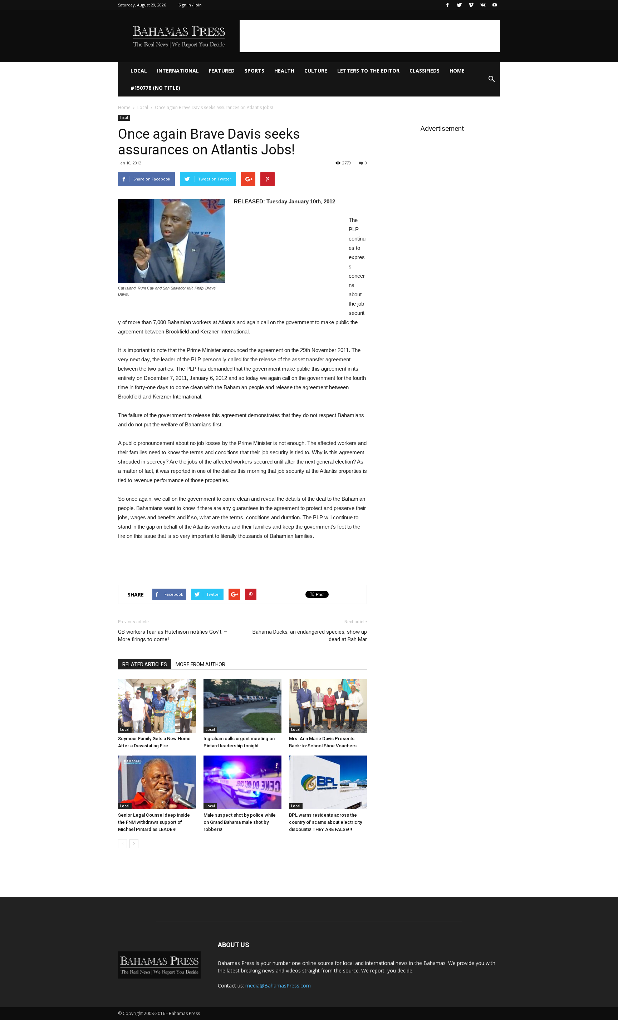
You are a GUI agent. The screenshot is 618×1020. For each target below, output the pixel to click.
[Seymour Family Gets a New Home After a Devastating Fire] (157, 706)
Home (457, 70)
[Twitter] (459, 5)
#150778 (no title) (155, 87)
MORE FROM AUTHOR (200, 664)
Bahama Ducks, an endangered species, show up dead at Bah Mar (309, 636)
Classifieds (424, 70)
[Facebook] (447, 5)
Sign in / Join (190, 5)
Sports (254, 70)
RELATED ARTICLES (144, 664)
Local (139, 70)
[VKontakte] (482, 5)
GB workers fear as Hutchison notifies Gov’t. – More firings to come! (172, 636)
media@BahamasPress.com (278, 985)
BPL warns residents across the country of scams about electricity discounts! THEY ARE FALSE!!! (325, 822)
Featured (222, 70)
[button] (491, 79)
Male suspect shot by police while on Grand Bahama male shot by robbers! (239, 822)
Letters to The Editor (368, 70)
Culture (315, 70)
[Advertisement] (370, 36)
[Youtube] (494, 5)
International (178, 70)
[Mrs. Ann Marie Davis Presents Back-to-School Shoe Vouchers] (328, 706)
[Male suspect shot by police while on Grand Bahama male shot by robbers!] (242, 782)
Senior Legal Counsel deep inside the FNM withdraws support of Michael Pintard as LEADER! (154, 822)
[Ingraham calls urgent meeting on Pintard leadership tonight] (242, 706)
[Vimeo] (471, 5)
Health (284, 70)
